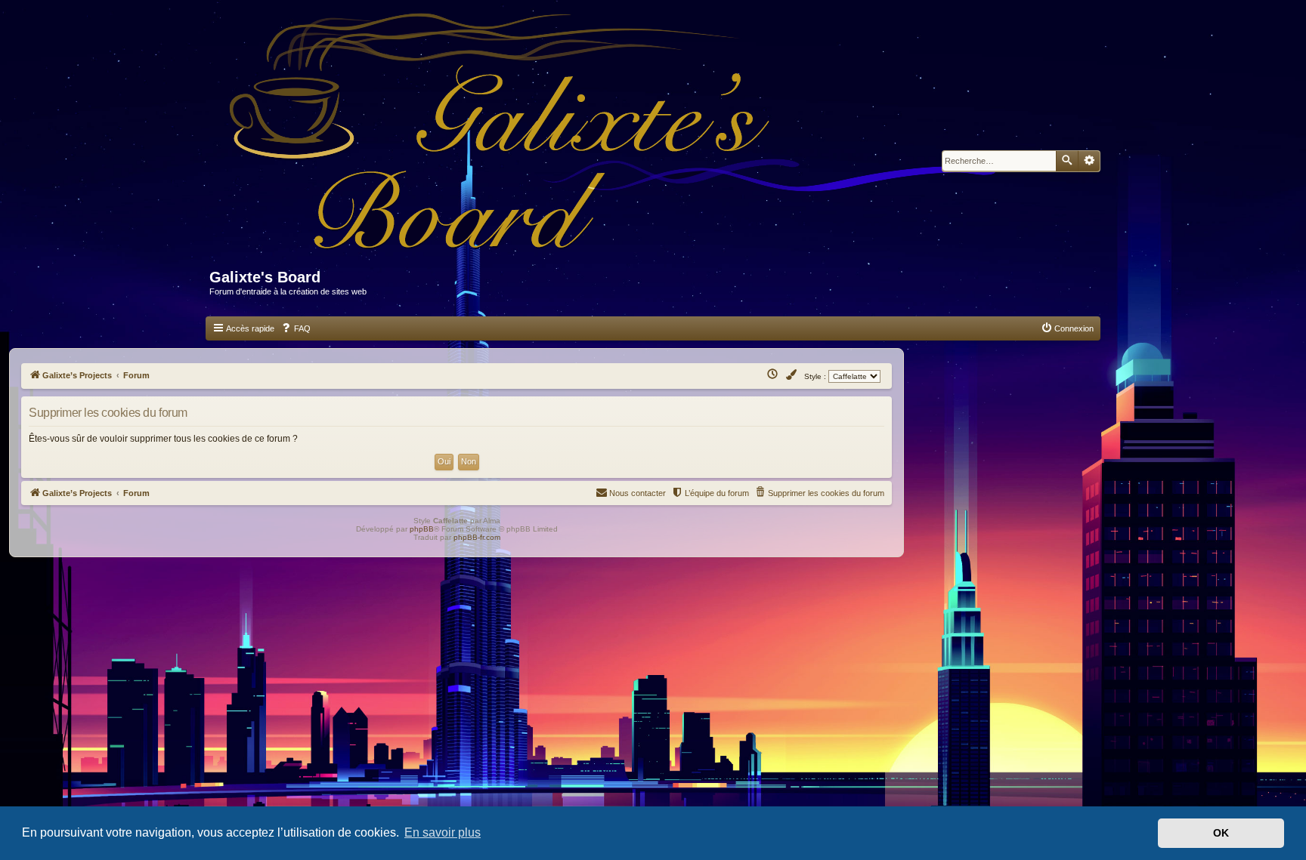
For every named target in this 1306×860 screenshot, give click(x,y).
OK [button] (1221, 833)
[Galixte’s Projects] (620, 141)
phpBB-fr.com (476, 537)
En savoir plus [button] (442, 832)
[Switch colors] (792, 375)
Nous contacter (637, 493)
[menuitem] (295, 328)
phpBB (422, 529)
